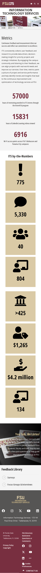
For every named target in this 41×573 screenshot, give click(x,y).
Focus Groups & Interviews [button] (19, 484)
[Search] (34, 4)
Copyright (7, 548)
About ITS (11, 28)
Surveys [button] (11, 477)
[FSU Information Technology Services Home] (20, 498)
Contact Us (32, 571)
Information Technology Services (20, 11)
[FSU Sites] (38, 4)
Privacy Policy (8, 545)
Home (4, 28)
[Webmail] (31, 4)
